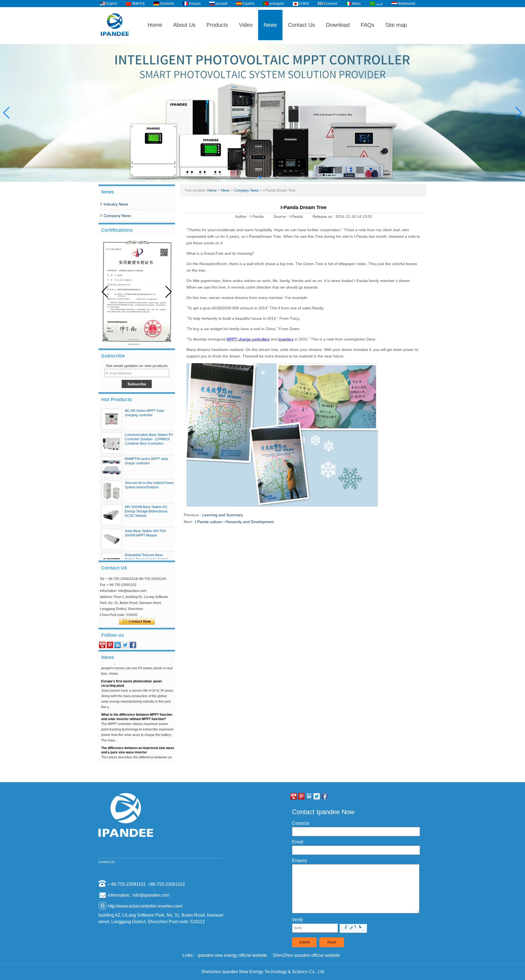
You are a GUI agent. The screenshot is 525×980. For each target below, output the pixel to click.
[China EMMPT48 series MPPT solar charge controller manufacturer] (111, 467)
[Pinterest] (110, 645)
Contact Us (301, 25)
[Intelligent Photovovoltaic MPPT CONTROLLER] (262, 113)
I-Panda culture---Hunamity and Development (234, 522)
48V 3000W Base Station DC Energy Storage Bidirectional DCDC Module (146, 511)
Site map (396, 25)
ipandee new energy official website (232, 955)
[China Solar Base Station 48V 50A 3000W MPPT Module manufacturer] (111, 539)
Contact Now (136, 621)
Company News (117, 215)
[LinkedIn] (117, 645)
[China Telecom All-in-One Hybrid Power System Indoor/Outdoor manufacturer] (111, 491)
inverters (285, 339)
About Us (184, 25)
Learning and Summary (222, 515)
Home (155, 25)
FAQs (367, 25)
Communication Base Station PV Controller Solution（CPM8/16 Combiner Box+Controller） (149, 439)
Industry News (116, 204)
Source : (281, 216)
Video (246, 25)
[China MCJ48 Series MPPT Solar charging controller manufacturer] (111, 419)
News (270, 25)
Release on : (324, 216)
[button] (256, 177)
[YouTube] (102, 645)
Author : (242, 216)
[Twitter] (125, 645)
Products (217, 25)
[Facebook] (133, 645)
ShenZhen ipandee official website (306, 955)
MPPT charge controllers (248, 339)
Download (338, 25)
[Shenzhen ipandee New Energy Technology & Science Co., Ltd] (114, 41)
